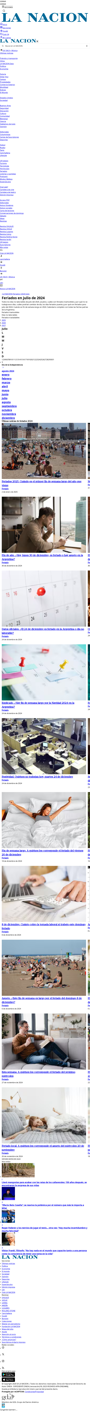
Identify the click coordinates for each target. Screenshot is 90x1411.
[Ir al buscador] (4, 11)
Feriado (5, 489)
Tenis (2, 150)
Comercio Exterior (7, 84)
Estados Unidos (6, 98)
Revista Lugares (6, 231)
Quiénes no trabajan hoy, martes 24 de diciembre (37, 777)
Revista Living (5, 234)
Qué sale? (4, 187)
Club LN (6, 34)
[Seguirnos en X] (3, 1355)
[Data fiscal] (3, 1407)
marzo (6, 382)
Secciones (7, 28)
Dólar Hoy (4, 77)
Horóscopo (4, 168)
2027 (4, 325)
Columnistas (5, 134)
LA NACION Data (7, 63)
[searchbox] (44, 46)
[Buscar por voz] (87, 46)
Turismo (3, 163)
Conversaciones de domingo (12, 213)
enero (5, 374)
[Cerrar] (37, 41)
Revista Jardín (5, 239)
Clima (2, 61)
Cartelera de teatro (8, 192)
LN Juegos (4, 161)
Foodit (5, 31)
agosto (6, 402)
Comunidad (5, 116)
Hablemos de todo (7, 124)
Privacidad (39, 1391)
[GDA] (8, 1399)
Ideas (2, 218)
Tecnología (4, 166)
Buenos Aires (5, 105)
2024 (22, 294)
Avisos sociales (6, 208)
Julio (27, 294)
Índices (3, 90)
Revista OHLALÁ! (7, 226)
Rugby (2, 147)
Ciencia (3, 121)
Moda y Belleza (6, 179)
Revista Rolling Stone (8, 237)
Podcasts (4, 176)
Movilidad (4, 87)
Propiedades (5, 82)
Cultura (3, 113)
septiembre (9, 406)
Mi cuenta (7, 38)
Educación (4, 111)
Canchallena (5, 153)
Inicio (5, 24)
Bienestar (4, 119)
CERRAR (3, 1)
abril (5, 386)
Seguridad (4, 108)
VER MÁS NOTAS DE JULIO (11, 1159)
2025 (4, 320)
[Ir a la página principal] (45, 21)
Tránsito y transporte (9, 58)
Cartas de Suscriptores (9, 137)
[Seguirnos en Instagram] (3, 1361)
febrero (7, 378)
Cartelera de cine (7, 189)
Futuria (3, 74)
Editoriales (4, 132)
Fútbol (2, 145)
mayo (5, 390)
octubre (7, 410)
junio (5, 394)
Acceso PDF (5, 200)
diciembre (8, 418)
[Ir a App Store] (8, 1381)
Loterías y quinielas (8, 174)
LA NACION (7, 294)
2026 (4, 323)
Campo (3, 79)
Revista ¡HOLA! (6, 229)
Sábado (3, 216)
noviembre (9, 414)
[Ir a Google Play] (8, 1376)
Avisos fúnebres (6, 205)
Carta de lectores (7, 210)
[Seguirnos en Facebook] (3, 1348)
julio (4, 398)
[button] (45, 164)
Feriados (3, 171)
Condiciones (30, 1391)
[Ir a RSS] (3, 1368)
